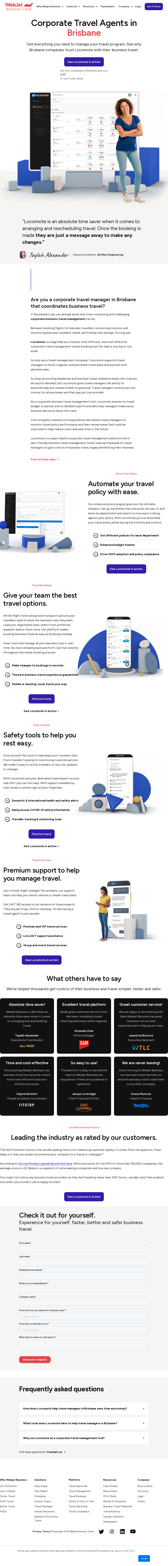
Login (138, 6)
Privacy (37, 1531)
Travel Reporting (78, 1506)
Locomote (38, 342)
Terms (46, 1531)
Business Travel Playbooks (117, 1506)
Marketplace (108, 6)
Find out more (41, 699)
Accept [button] (144, 1558)
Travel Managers (43, 1506)
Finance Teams (42, 1501)
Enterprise (40, 1496)
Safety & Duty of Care (81, 1501)
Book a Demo (145, 1486)
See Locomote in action (126, 569)
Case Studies (110, 1486)
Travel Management (80, 1491)
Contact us (55, 1452)
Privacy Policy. (128, 1550)
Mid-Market (41, 1491)
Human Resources (44, 1511)
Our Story (142, 1491)
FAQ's (3, 1511)
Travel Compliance (79, 1511)
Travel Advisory (111, 1511)
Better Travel (7, 1506)
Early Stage (40, 1486)
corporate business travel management (58, 319)
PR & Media (109, 1496)
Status (141, 1501)
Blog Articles (110, 1491)
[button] (49, 6)
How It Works (7, 1491)
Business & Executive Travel (46, 1518)
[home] (19, 6)
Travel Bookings (77, 1496)
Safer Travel (6, 1501)
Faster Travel (7, 1496)
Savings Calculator (113, 1516)
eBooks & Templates (114, 1501)
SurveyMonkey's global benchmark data (45, 1163)
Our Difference (8, 1486)
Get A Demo (154, 6)
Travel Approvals (78, 1486)
